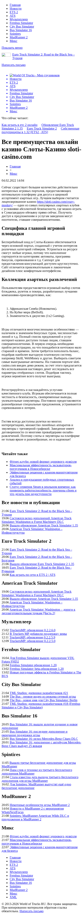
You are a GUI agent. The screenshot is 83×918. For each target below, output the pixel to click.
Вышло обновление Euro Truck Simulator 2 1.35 (42, 564)
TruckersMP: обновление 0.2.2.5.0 (32, 641)
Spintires (15, 33)
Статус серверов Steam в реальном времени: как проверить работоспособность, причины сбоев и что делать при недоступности (43, 490)
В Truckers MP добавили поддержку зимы (38, 633)
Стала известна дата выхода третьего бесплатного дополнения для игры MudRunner (40, 778)
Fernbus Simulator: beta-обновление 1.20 (37, 668)
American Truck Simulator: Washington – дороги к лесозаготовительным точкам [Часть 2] (38, 611)
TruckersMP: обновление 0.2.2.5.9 (32, 637)
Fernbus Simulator (21, 23)
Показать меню (12, 47)
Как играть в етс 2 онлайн (19, 125)
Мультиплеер (19, 19)
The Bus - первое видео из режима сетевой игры (43, 696)
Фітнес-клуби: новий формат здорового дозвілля (43, 461)
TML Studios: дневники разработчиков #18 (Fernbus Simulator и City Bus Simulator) (41, 705)
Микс (13, 41)
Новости (16, 8)
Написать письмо (14, 65)
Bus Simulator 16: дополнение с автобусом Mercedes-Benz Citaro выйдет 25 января (41, 744)
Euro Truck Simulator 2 (42, 128)
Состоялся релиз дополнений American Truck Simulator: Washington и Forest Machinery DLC (37, 519)
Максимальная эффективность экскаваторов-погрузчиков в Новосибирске (41, 466)
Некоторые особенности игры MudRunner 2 (40, 805)
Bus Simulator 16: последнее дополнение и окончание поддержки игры (34, 733)
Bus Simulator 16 (21, 30)
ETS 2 (14, 12)
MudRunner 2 (19, 37)
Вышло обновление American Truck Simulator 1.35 (44, 525)
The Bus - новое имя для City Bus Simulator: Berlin (43, 700)
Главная (15, 5)
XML (13, 897)
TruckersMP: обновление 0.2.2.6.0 (32, 630)
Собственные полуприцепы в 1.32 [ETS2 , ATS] (40, 130)
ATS (13, 15)
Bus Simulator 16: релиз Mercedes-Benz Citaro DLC (44, 738)
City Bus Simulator (22, 26)
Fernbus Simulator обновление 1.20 (33, 665)
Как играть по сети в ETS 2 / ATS (32, 574)
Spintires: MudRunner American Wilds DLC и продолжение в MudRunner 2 (35, 817)
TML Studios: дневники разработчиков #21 (39, 693)
